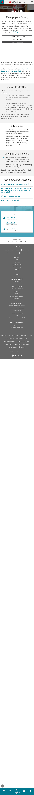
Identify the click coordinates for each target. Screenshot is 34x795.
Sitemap (23, 347)
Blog (28, 253)
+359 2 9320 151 (10, 223)
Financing (17, 257)
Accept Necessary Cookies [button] (17, 36)
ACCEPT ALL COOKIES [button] (17, 42)
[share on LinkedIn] (16, 241)
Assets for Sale (8, 344)
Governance (26, 250)
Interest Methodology (9, 341)
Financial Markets (17, 303)
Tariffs (27, 338)
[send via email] (21, 241)
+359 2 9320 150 (10, 228)
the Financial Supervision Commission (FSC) (14, 70)
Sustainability (8, 253)
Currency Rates (8, 338)
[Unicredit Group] (17, 355)
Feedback (23, 335)
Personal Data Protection (24, 341)
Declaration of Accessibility (22, 344)
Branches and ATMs (13, 335)
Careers (16, 253)
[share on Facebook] (8, 241)
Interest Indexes (19, 338)
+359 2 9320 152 (10, 217)
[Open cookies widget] (2, 786)
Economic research (13, 347)
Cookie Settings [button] (17, 39)
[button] (32, 2)
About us (17, 247)
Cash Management (17, 279)
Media (22, 253)
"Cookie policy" (17, 32)
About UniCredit (9, 250)
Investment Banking (17, 323)
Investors (18, 250)
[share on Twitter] (12, 241)
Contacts (3, 335)
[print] (25, 241)
